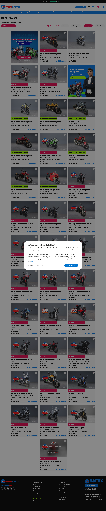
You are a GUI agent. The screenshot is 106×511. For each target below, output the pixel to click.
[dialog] (53, 255)
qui (32, 261)
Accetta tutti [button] (71, 265)
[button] (35, 265)
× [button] (79, 243)
